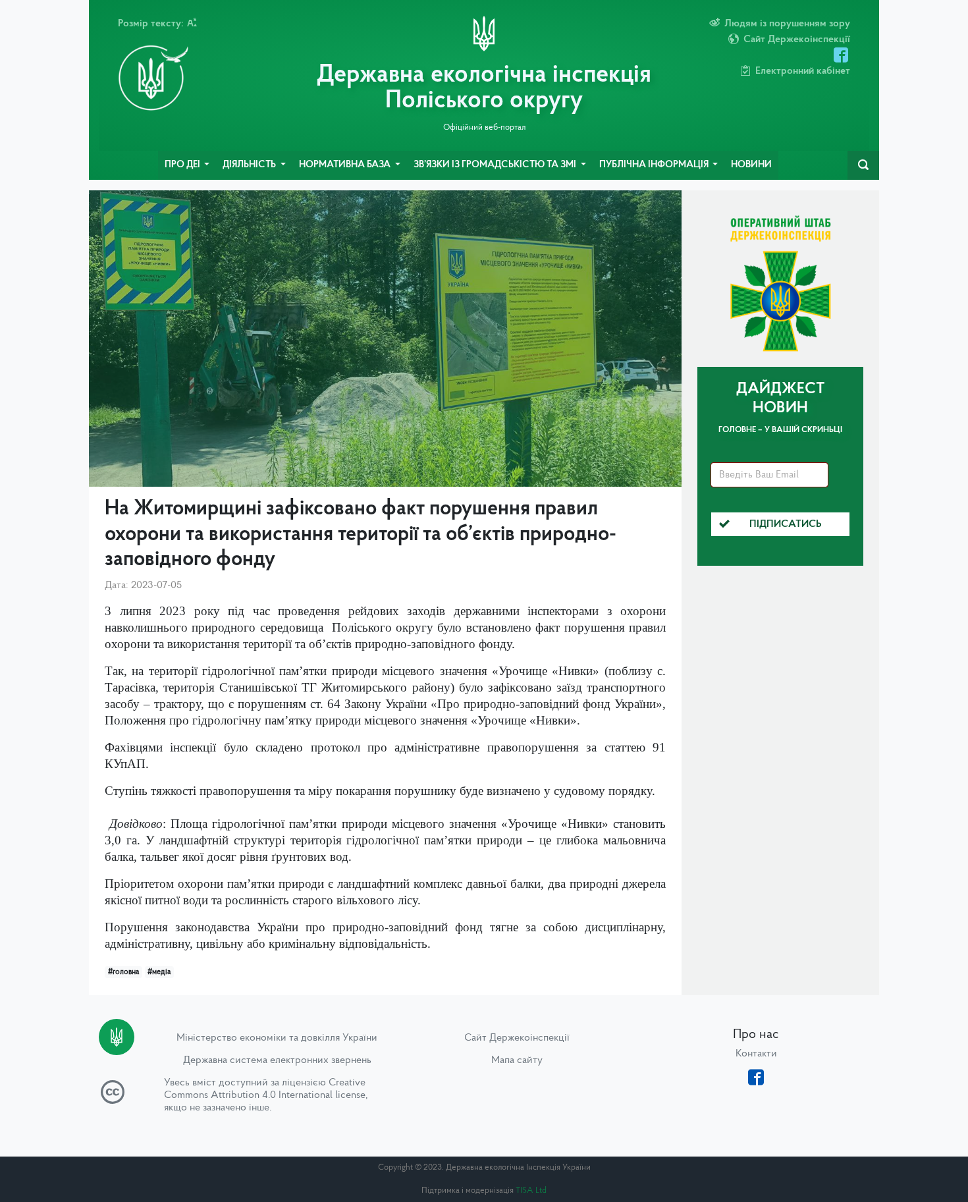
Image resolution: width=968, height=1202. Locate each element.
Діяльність (250, 165)
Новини (751, 165)
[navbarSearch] (863, 165)
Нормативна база (345, 165)
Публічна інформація (655, 165)
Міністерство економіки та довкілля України (276, 1038)
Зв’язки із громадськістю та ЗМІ (496, 165)
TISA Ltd (531, 1190)
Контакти (756, 1054)
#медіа (159, 972)
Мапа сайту (517, 1060)
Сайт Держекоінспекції (517, 1038)
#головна (123, 972)
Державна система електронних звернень (277, 1060)
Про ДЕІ (183, 165)
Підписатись (785, 524)
